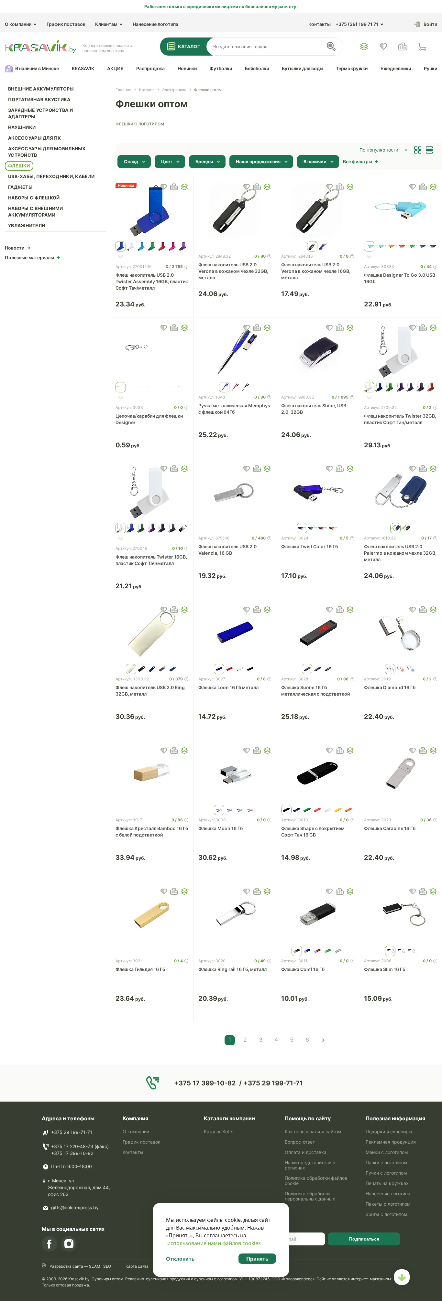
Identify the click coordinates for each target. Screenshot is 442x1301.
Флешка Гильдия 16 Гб (140, 969)
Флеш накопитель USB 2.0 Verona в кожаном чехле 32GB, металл (233, 271)
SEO (107, 1266)
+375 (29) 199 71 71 (357, 24)
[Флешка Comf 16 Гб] (317, 915)
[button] (184, 187)
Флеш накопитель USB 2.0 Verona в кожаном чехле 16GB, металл (315, 271)
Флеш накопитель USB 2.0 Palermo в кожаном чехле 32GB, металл (400, 553)
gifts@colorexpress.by (75, 1207)
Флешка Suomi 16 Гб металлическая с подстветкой (315, 691)
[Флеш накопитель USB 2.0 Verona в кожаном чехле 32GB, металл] (234, 210)
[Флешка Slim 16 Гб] (400, 915)
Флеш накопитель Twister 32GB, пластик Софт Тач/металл (400, 419)
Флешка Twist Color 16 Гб (309, 546)
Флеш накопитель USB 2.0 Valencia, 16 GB (227, 550)
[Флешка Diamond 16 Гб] (400, 633)
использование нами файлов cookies (214, 1243)
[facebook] (49, 1244)
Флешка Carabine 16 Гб (389, 828)
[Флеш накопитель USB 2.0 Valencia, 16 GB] (234, 492)
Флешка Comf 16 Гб (303, 969)
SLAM (94, 1266)
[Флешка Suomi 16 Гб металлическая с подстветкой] (317, 633)
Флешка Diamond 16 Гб (389, 687)
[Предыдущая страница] (323, 1040)
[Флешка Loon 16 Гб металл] (234, 633)
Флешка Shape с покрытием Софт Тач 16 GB (313, 831)
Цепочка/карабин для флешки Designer (149, 419)
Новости (14, 248)
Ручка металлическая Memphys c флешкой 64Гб (234, 409)
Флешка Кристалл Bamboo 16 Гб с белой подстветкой (152, 831)
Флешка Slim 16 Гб (384, 969)
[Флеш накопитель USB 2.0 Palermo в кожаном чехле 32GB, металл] (400, 492)
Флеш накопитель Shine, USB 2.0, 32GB (313, 409)
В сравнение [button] (174, 187)
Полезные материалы (29, 257)
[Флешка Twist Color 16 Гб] (317, 492)
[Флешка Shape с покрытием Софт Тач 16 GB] (317, 774)
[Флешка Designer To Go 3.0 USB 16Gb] (400, 210)
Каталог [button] (189, 46)
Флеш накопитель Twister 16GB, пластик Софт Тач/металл (151, 560)
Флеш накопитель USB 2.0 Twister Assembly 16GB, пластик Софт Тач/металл (152, 281)
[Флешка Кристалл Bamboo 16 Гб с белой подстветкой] (152, 774)
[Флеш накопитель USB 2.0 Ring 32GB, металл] (152, 633)
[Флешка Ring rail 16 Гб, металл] (234, 915)
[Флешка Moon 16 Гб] (234, 774)
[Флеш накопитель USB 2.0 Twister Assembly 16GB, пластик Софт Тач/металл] (152, 210)
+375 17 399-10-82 (72, 1153)
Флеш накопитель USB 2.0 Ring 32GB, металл (150, 691)
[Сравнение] (402, 46)
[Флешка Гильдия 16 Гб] (152, 915)
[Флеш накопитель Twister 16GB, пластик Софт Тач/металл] (152, 492)
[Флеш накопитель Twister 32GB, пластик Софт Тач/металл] (400, 351)
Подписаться (364, 1239)
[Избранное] (364, 46)
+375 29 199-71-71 (71, 1132)
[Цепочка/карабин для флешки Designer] (152, 351)
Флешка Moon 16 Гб (220, 828)
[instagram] (69, 1244)
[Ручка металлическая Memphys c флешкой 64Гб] (234, 351)
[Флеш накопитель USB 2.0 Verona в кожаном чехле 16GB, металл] (317, 210)
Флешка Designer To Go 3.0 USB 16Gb (399, 278)
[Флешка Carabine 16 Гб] (400, 774)
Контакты (319, 24)
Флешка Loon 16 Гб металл (228, 687)
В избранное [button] (164, 187)
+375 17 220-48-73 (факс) (80, 1146)
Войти (430, 24)
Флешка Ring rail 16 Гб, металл (232, 969)
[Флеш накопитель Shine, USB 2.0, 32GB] (317, 351)
